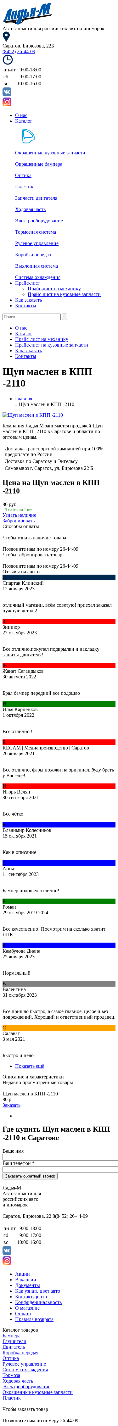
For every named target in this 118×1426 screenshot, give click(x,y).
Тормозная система (35, 232)
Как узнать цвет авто (37, 1291)
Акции (22, 1274)
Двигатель (14, 1347)
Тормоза (11, 1375)
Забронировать (19, 520)
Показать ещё (29, 1066)
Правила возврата (34, 1319)
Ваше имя (13, 1151)
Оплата (23, 1313)
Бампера (11, 1335)
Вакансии (25, 1279)
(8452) (9, 51)
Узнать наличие (19, 515)
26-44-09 (26, 51)
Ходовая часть (30, 209)
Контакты (25, 305)
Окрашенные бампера (38, 164)
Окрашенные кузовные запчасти (50, 152)
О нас (21, 115)
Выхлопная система (36, 266)
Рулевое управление (37, 243)
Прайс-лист (27, 283)
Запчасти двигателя (36, 198)
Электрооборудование (39, 220)
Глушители (14, 1341)
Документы (27, 1285)
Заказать (11, 1105)
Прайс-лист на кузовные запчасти (64, 294)
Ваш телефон (19, 1163)
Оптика (23, 175)
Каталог (23, 121)
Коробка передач (33, 254)
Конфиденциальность (38, 1302)
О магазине (27, 1308)
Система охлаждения (37, 277)
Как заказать (28, 300)
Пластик (24, 186)
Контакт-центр (31, 1296)
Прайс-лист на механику (54, 288)
